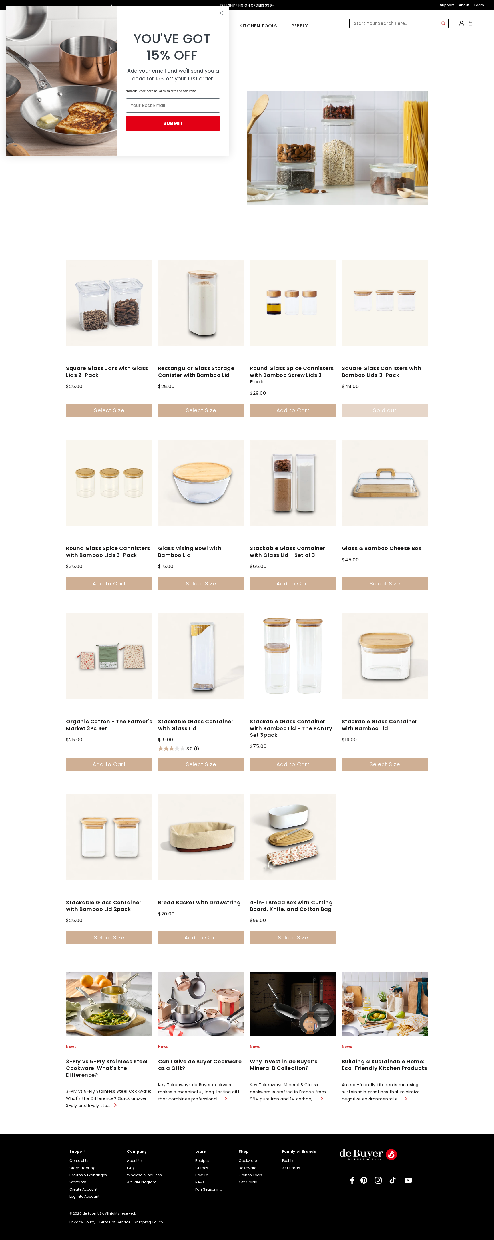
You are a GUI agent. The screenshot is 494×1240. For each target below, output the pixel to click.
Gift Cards (248, 1182)
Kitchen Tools (258, 26)
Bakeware (247, 1167)
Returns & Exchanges (88, 1175)
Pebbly (300, 26)
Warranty (77, 1182)
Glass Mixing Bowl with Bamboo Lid (190, 551)
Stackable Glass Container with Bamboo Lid (379, 725)
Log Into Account (84, 1196)
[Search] (443, 23)
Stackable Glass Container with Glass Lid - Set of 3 (287, 551)
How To (201, 1175)
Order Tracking (82, 1167)
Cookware (248, 1160)
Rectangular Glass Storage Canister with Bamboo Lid (196, 371)
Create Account (83, 1189)
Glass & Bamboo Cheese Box (382, 548)
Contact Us (79, 1160)
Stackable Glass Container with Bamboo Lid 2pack (104, 906)
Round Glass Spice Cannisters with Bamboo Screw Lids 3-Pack (292, 375)
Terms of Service (115, 1222)
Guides (201, 1167)
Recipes (202, 1160)
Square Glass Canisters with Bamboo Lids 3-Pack (381, 371)
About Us (135, 1160)
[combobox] (399, 23)
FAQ (130, 1167)
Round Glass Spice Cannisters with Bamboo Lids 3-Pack (108, 551)
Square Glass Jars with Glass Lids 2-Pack (107, 371)
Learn (479, 5)
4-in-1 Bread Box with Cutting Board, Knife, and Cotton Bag (291, 906)
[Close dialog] (221, 13)
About (464, 5)
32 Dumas (291, 1167)
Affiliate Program (141, 1182)
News (199, 1182)
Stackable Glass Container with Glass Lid (196, 725)
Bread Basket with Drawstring (199, 902)
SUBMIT (173, 123)
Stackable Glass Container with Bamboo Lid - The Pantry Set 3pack (291, 728)
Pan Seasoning (208, 1189)
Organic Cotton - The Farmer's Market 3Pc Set (109, 725)
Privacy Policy (82, 1222)
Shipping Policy (149, 1222)
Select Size (109, 410)
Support (447, 5)
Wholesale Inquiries (144, 1175)
